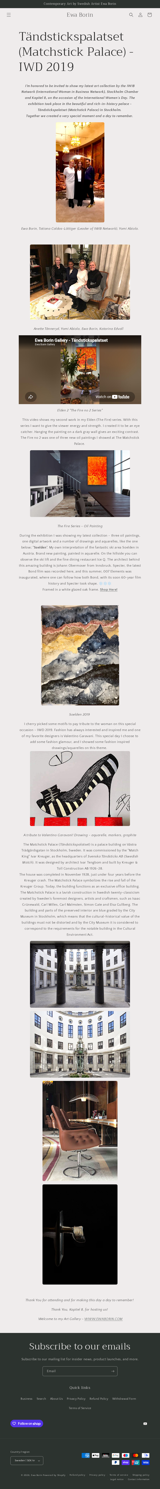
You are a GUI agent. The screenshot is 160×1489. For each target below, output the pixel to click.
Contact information (139, 1479)
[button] (8, 14)
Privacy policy (97, 1475)
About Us (56, 1399)
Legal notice (117, 1479)
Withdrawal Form (124, 1399)
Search (41, 1399)
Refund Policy (99, 1399)
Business (26, 1399)
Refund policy (77, 1475)
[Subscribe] (112, 1371)
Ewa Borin (36, 1475)
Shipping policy (141, 1475)
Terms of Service (80, 1408)
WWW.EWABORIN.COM (103, 1319)
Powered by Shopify (54, 1475)
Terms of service (119, 1475)
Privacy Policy (76, 1399)
